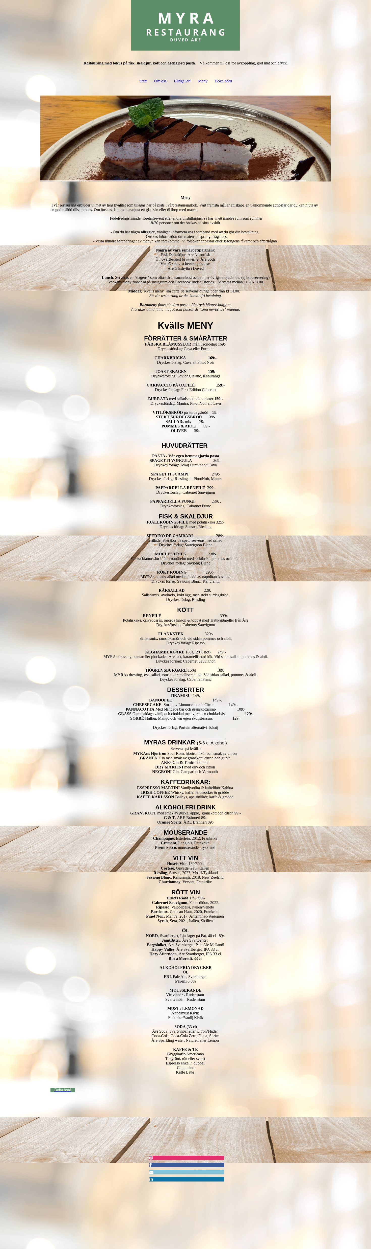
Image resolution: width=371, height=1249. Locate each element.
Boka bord (223, 81)
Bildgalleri (182, 81)
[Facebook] (150, 1165)
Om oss (160, 81)
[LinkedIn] (151, 1179)
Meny (202, 81)
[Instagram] (151, 1158)
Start (143, 81)
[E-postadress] (151, 1172)
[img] (185, 25)
